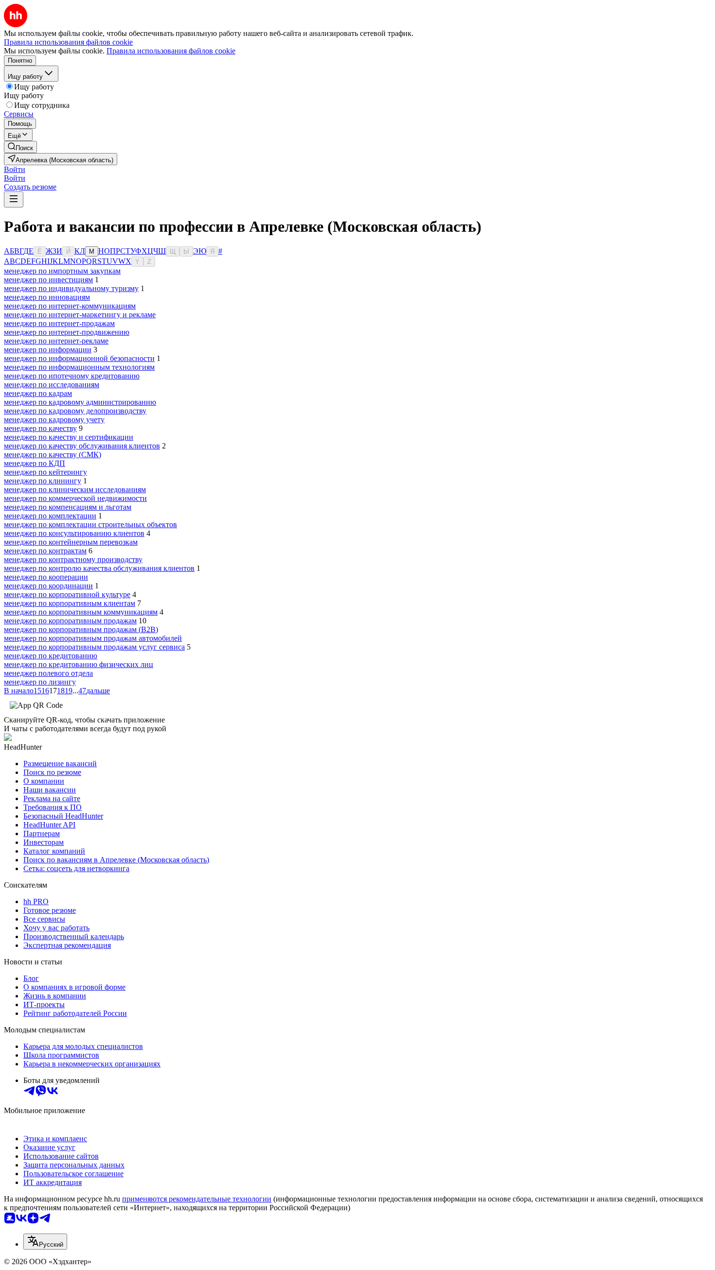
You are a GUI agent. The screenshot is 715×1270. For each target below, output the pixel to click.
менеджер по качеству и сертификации (68, 437)
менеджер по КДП (34, 463)
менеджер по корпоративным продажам (70, 621)
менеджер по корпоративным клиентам (69, 603)
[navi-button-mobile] (13, 199)
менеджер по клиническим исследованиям (75, 489)
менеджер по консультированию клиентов (74, 533)
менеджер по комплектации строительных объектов (90, 524)
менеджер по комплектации (50, 516)
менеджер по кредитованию (50, 656)
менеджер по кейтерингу (45, 472)
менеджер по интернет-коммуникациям (70, 306)
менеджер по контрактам (45, 551)
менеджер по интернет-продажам (59, 323)
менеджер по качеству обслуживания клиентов (82, 446)
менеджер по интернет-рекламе (56, 341)
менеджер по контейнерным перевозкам (71, 542)
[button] (14, 169)
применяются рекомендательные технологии (196, 1199)
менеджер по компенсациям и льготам (67, 507)
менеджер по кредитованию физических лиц (78, 664)
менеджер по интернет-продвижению (66, 332)
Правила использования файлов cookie (171, 51)
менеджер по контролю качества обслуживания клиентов (99, 568)
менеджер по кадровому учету (54, 419)
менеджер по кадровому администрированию (80, 402)
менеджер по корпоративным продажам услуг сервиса (94, 647)
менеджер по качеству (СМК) (52, 454)
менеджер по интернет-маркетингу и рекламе (80, 314)
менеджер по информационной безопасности (79, 358)
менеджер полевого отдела (48, 673)
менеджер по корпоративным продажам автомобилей (93, 638)
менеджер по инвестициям (48, 279)
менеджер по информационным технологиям (79, 367)
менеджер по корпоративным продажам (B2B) (81, 629)
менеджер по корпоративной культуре (67, 594)
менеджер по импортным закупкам (62, 271)
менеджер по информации (47, 349)
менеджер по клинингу (42, 481)
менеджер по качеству (40, 428)
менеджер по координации (48, 586)
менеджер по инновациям (47, 297)
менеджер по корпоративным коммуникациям (81, 612)
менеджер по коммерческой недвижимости (75, 498)
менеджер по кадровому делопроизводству (75, 411)
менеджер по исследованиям (51, 384)
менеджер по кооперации (46, 577)
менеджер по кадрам (38, 393)
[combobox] (45, 1242)
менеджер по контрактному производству (73, 559)
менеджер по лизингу (40, 682)
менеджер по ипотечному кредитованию (72, 376)
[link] (20, 147)
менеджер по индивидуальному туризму (71, 288)
